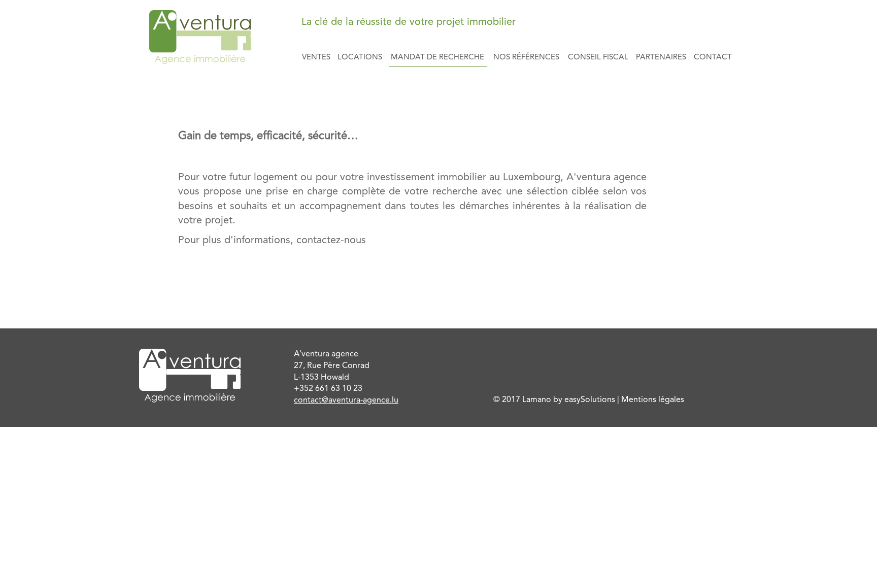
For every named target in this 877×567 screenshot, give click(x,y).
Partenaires (661, 57)
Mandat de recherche (437, 57)
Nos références (526, 57)
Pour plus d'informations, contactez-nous (272, 241)
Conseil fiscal (598, 57)
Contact (713, 57)
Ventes (316, 57)
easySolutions (589, 400)
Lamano (536, 400)
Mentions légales (652, 400)
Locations (360, 57)
